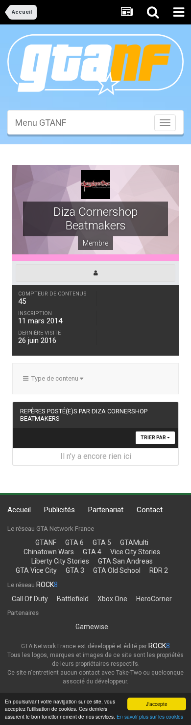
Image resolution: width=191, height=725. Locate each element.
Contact (150, 509)
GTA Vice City (36, 570)
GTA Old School (117, 570)
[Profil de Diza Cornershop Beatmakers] (95, 273)
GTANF (45, 542)
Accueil (19, 509)
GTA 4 (92, 552)
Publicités (59, 509)
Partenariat (105, 509)
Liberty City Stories (60, 561)
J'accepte (156, 703)
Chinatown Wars (49, 552)
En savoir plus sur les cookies (150, 716)
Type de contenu (54, 378)
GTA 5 (102, 542)
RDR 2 (158, 570)
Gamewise (91, 627)
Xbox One (112, 599)
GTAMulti (134, 542)
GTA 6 (74, 542)
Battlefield (73, 599)
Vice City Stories (135, 552)
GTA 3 (75, 570)
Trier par (154, 437)
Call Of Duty (30, 599)
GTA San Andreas (125, 561)
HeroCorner (154, 599)
